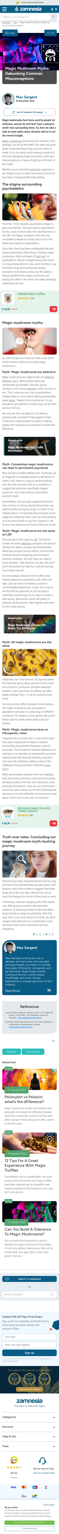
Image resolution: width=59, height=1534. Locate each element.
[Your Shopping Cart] (56, 9)
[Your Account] (52, 9)
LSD (36, 539)
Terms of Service (8, 1361)
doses (12, 400)
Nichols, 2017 (10, 381)
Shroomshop (33, 1051)
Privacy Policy (44, 1358)
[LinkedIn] (49, 990)
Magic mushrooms (12, 141)
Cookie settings (29, 1528)
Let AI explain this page (30, 112)
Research (11, 1051)
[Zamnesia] (28, 9)
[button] (8, 99)
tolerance (31, 388)
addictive (49, 377)
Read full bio (12, 990)
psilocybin (35, 169)
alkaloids (26, 543)
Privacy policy (48, 1504)
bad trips (40, 256)
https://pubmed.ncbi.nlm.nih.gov (30, 1018)
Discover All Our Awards (29, 1389)
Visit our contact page (44, 1472)
